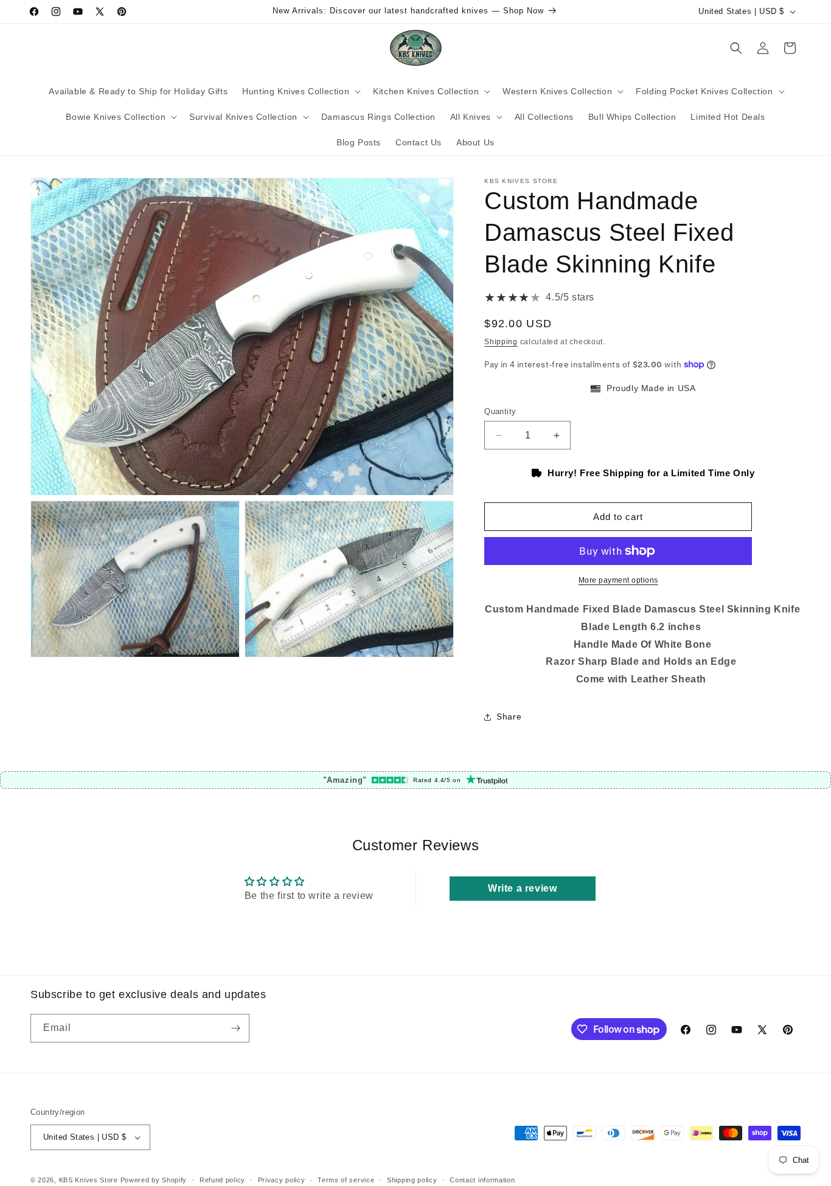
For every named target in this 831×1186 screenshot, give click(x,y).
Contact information (482, 1180)
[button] (300, 91)
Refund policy (222, 1180)
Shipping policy (412, 1180)
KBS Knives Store (88, 1180)
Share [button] (508, 716)
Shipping (501, 342)
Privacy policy (281, 1180)
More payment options (618, 580)
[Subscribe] (235, 1028)
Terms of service (346, 1180)
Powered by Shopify (153, 1180)
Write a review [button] (522, 888)
